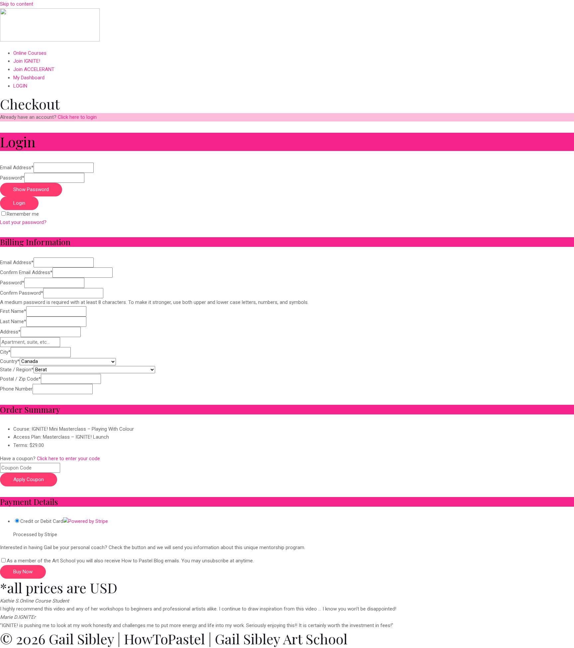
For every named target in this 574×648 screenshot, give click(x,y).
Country (10, 361)
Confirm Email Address (26, 272)
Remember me (23, 214)
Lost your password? (23, 222)
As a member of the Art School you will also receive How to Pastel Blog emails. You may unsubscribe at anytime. (130, 561)
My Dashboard (29, 78)
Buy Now (23, 572)
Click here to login (77, 117)
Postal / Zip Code (20, 379)
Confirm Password (21, 293)
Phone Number (16, 389)
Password (12, 178)
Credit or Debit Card (41, 521)
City (5, 352)
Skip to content (16, 4)
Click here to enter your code (68, 459)
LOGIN (20, 86)
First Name (13, 311)
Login (19, 203)
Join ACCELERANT (33, 69)
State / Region (17, 370)
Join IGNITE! (26, 61)
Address (10, 332)
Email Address (17, 168)
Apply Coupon (28, 479)
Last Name (13, 321)
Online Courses (30, 53)
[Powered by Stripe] (85, 521)
